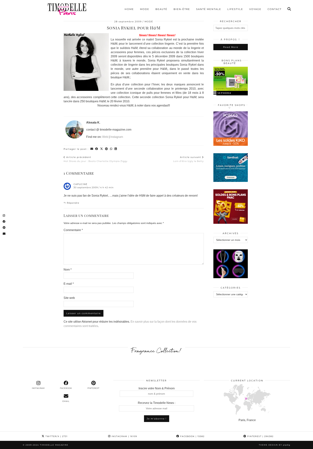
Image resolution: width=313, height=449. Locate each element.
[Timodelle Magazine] (67, 9)
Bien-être (182, 9)
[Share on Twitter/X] (101, 149)
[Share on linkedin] (116, 149)
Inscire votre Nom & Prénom (157, 388)
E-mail (69, 283)
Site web (69, 297)
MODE (149, 21)
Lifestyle (235, 9)
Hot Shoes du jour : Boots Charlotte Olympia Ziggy (96, 159)
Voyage (255, 9)
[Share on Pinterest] (106, 149)
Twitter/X (56, 436)
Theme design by (274, 445)
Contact (274, 9)
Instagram (116, 136)
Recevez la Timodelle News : (156, 402)
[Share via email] (91, 149)
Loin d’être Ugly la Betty (188, 159)
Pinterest (260, 436)
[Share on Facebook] (96, 149)
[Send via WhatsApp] (111, 149)
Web (105, 136)
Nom (68, 269)
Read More (230, 47)
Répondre (73, 202)
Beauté (161, 9)
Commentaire (73, 230)
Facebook (192, 436)
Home (129, 9)
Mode (144, 9)
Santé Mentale (208, 9)
